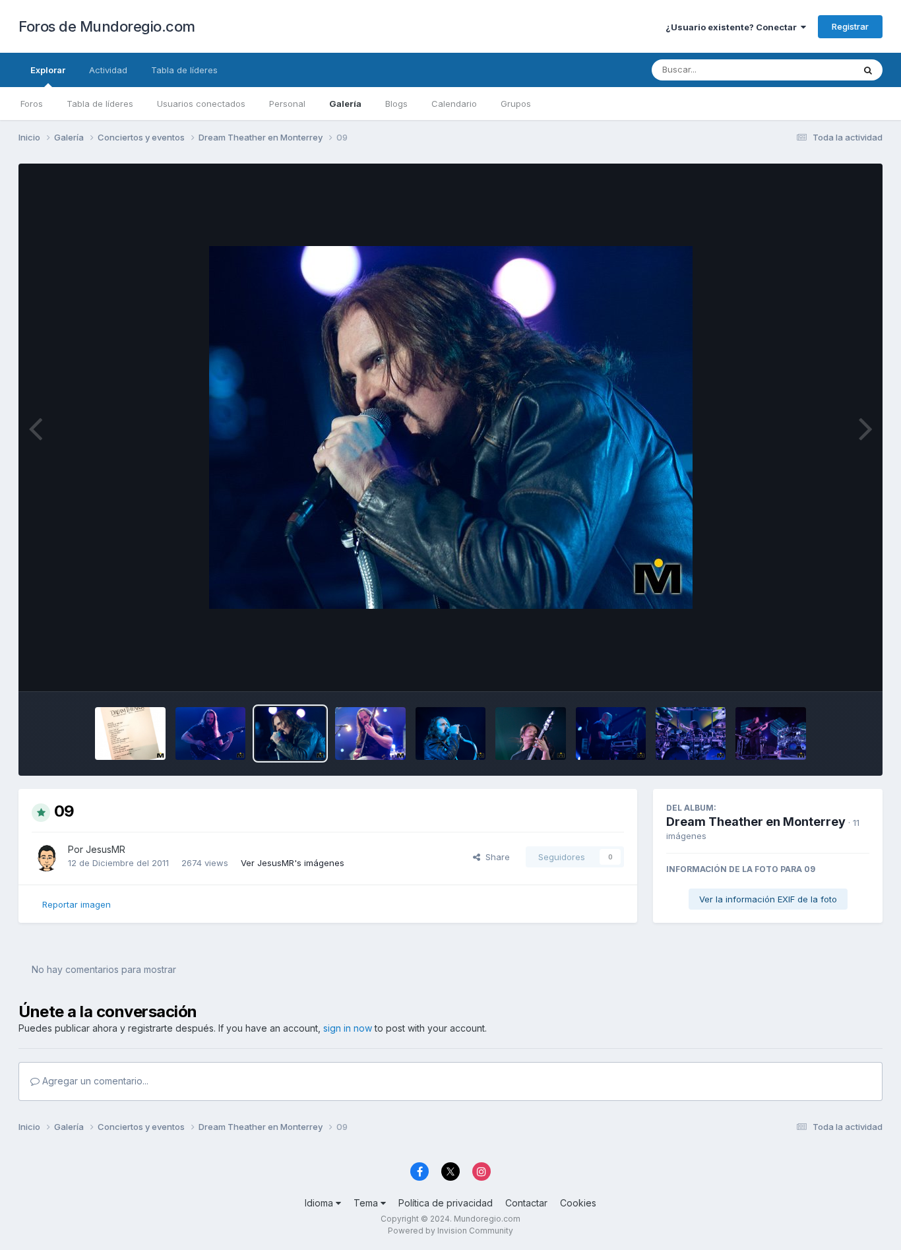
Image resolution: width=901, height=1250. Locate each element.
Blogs (396, 103)
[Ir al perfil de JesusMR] (46, 856)
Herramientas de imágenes (797, 667)
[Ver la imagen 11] (130, 733)
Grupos (516, 103)
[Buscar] (868, 69)
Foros (31, 103)
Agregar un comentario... (94, 1080)
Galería (345, 103)
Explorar (47, 70)
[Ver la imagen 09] (290, 733)
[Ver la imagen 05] (611, 733)
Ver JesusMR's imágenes (292, 863)
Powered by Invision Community (450, 1230)
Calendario (454, 103)
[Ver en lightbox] (451, 427)
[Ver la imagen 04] (691, 733)
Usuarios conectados (201, 103)
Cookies (578, 1202)
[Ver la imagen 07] (450, 733)
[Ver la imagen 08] (370, 733)
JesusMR (105, 849)
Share (495, 857)
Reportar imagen (76, 904)
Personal (287, 103)
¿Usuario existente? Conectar (733, 27)
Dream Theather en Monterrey (756, 821)
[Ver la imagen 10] (210, 733)
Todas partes (810, 70)
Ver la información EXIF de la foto (768, 899)
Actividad (108, 70)
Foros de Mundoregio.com (106, 26)
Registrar (850, 26)
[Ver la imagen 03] (770, 733)
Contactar (526, 1202)
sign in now (347, 1028)
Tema (367, 1202)
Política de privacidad (445, 1202)
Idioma (320, 1202)
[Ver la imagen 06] (530, 733)
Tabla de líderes (100, 103)
